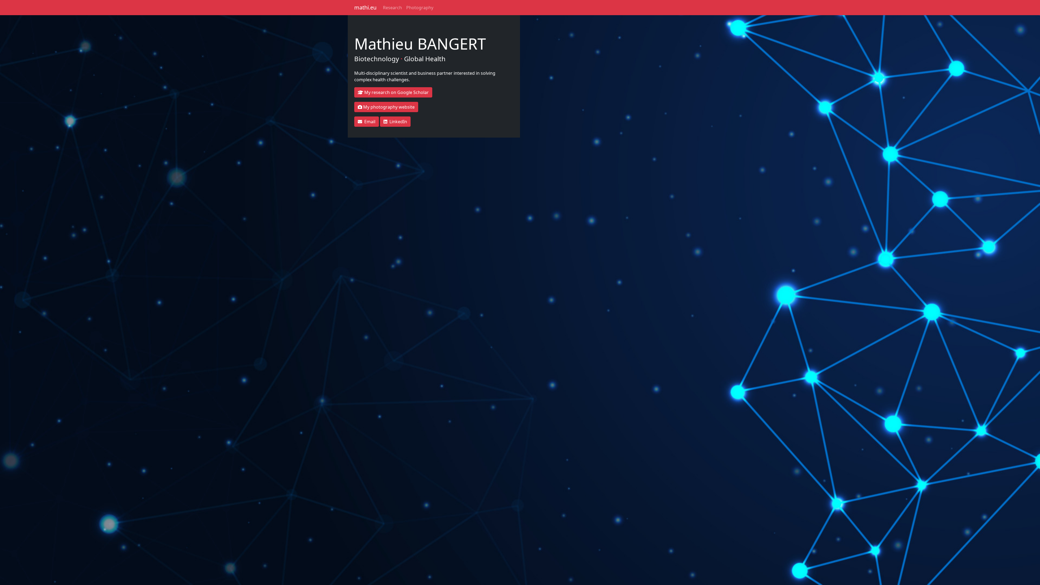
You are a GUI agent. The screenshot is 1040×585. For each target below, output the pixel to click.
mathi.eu (365, 7)
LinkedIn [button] (398, 122)
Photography (419, 8)
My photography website (388, 107)
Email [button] (369, 122)
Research (392, 8)
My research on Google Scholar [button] (396, 92)
